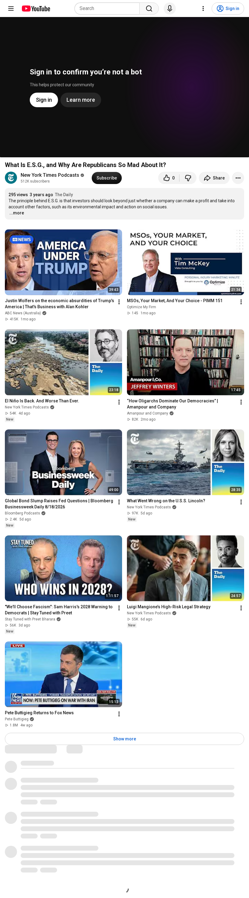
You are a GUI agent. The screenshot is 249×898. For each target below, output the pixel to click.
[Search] (149, 8)
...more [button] (16, 212)
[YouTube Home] (35, 8)
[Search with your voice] (170, 8)
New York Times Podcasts (50, 175)
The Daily (64, 194)
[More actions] (238, 178)
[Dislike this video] (187, 178)
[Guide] (11, 8)
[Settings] (203, 8)
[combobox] (109, 8)
